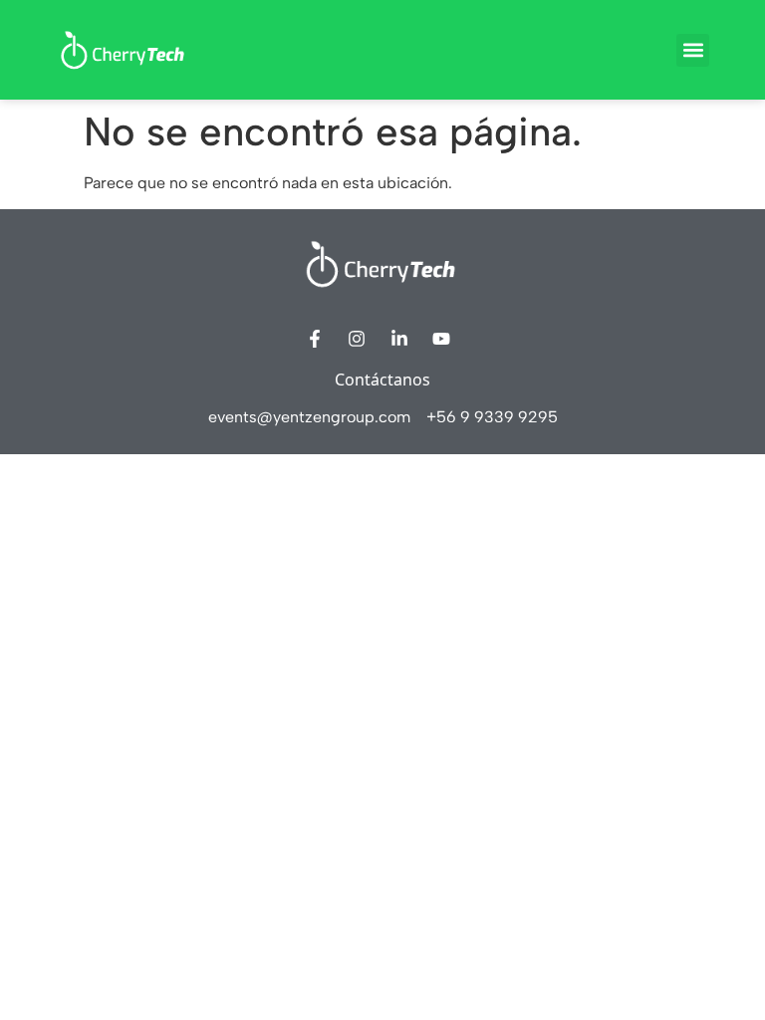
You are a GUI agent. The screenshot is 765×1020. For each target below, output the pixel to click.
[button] (692, 50)
